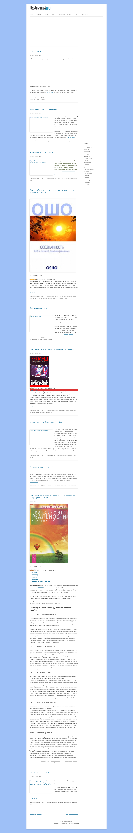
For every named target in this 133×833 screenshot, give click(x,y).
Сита (72, 178)
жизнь (65, 485)
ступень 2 (35, 574)
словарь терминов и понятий (41, 581)
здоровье (86, 151)
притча (87, 164)
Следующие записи (72, 814)
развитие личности (47, 298)
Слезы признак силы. (38, 308)
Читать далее (34, 94)
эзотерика (57, 97)
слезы (35, 339)
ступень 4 (35, 577)
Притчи (77, 14)
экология (86, 180)
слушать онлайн (63, 298)
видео (52, 178)
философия (62, 337)
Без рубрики (87, 147)
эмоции (50, 339)
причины (37, 142)
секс (85, 160)
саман (87, 184)
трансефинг (62, 410)
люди (71, 141)
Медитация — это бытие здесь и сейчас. (46, 422)
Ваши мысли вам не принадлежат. (44, 109)
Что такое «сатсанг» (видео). (41, 152)
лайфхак (86, 156)
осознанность (69, 97)
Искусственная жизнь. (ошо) (41, 467)
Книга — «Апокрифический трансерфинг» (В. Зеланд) (52, 349)
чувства (45, 339)
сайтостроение (89, 169)
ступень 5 (35, 579)
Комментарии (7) (34, 501)
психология (56, 337)
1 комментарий (33, 196)
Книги (53, 14)
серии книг (40, 587)
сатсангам (50, 92)
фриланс (39, 14)
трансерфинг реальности (46, 142)
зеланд (68, 141)
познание (32, 142)
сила (33, 339)
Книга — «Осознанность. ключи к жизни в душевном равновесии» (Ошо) (52, 191)
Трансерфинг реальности (65, 14)
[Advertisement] (66, 30)
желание (64, 141)
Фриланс (86, 167)
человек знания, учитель (68, 171)
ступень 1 (35, 572)
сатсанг (53, 97)
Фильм (86, 166)
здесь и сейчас (68, 455)
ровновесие (56, 298)
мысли (75, 141)
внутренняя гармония (67, 296)
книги (52, 296)
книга (37, 412)
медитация (53, 455)
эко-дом (87, 182)
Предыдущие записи (35, 814)
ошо (74, 97)
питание (56, 410)
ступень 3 (35, 576)
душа (74, 296)
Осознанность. (36, 51)
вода (63, 802)
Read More (32, 292)
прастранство (37, 763)
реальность (36, 99)
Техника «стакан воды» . (40, 772)
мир (74, 761)
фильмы (47, 14)
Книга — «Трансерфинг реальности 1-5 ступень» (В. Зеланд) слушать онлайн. (52, 496)
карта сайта (85, 14)
